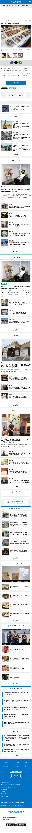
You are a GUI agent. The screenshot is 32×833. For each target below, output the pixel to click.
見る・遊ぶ (14, 5)
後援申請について (6, 793)
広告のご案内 (5, 791)
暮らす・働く (25, 5)
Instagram (20, 776)
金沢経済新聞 (16, 2)
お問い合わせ (5, 789)
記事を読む (16, 82)
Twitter (16, 776)
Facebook (11, 776)
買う (19, 5)
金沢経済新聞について (7, 782)
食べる (8, 5)
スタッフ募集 (5, 796)
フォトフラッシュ (5, 20)
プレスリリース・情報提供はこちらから (11, 784)
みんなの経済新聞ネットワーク (16, 812)
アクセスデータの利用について (9, 787)
